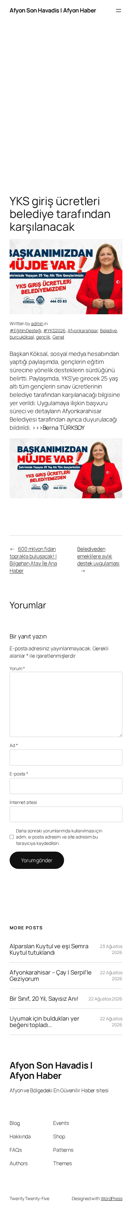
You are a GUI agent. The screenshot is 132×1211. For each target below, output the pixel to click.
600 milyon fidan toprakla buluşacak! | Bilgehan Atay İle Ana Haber (33, 559)
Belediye (108, 330)
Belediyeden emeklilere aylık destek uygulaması (98, 556)
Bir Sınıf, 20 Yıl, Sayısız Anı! (44, 998)
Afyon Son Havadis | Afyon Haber (53, 10)
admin (37, 323)
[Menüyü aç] (118, 10)
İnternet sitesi (23, 802)
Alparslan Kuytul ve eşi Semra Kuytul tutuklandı (49, 949)
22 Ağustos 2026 (105, 999)
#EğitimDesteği (25, 330)
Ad (14, 745)
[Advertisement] (66, 109)
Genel (58, 337)
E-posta (19, 774)
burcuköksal (22, 337)
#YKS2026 (54, 330)
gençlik (43, 337)
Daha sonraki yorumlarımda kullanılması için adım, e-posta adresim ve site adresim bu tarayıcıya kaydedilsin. (59, 837)
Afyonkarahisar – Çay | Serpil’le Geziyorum (51, 975)
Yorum (17, 668)
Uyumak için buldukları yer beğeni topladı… (44, 1021)
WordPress (111, 1198)
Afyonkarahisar (83, 330)
